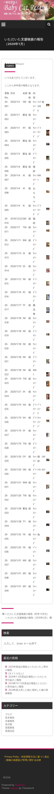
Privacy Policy (11, 756)
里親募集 (9, 727)
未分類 (8, 724)
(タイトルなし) (16, 673)
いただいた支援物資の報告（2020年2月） (27, 617)
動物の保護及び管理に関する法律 (23, 760)
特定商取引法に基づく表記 (35, 756)
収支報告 (9, 717)
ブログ (8, 714)
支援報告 (10, 65)
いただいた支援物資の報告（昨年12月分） (27, 613)
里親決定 (9, 730)
